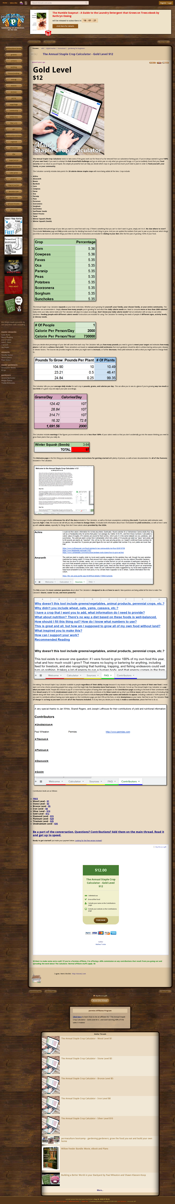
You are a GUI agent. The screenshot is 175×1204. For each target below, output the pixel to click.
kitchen (14, 92)
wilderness (14, 117)
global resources (14, 166)
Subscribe (13, 3)
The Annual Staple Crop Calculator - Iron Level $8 (86, 1098)
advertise (51, 1201)
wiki (42, 48)
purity (14, 98)
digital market (13, 185)
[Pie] (21, 3)
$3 (48, 804)
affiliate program (61, 1201)
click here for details (65, 26)
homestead (62, 48)
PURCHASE (100, 920)
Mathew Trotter (101, 944)
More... (100, 1190)
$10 (48, 811)
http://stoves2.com (79, 974)
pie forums (14, 198)
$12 (47, 814)
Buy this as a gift (161, 847)
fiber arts (13, 123)
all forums (14, 210)
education (14, 148)
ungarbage (14, 104)
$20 (52, 818)
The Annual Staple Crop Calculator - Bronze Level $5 (87, 1078)
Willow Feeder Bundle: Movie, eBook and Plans (84, 1148)
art (13, 129)
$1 (48, 801)
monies (13, 86)
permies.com (14, 191)
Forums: (36, 48)
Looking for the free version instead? (88, 841)
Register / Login (166, 3)
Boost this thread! (100, 1001)
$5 (49, 806)
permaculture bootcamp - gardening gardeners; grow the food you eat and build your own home (106, 1139)
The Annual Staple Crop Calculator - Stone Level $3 (86, 1058)
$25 (52, 821)
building (14, 67)
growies (14, 55)
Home (5, 3)
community (14, 110)
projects (14, 179)
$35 (56, 823)
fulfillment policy (74, 1201)
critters (14, 61)
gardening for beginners (76, 48)
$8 (46, 809)
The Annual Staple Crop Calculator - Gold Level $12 (78, 54)
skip (13, 154)
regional (14, 142)
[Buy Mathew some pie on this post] (159, 63)
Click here (77, 1017)
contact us (43, 1201)
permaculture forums (14, 48)
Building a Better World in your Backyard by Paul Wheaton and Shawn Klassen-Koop (103, 1175)
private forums (13, 204)
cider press (14, 173)
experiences (13, 160)
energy (13, 79)
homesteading (13, 73)
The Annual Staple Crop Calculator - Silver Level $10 (87, 1118)
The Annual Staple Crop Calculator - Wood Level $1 (86, 1038)
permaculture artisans (13, 135)
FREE (35, 799)
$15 (52, 816)
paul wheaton (122, 1201)
